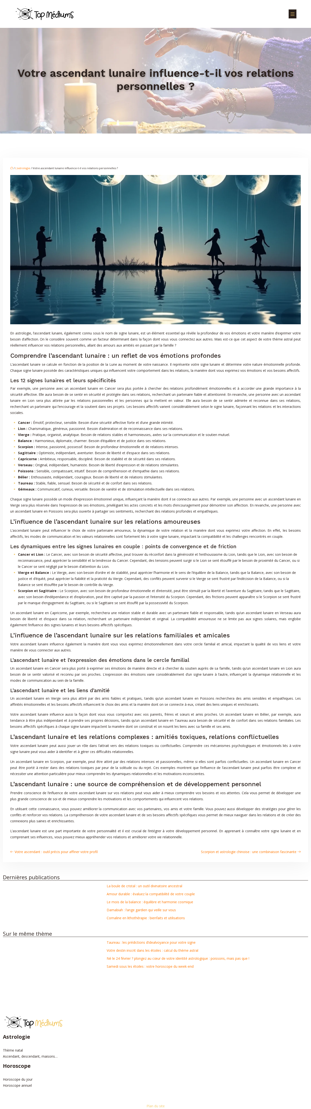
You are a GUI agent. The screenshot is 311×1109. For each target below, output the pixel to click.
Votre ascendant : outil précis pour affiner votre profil (56, 851)
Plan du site (156, 1106)
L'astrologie (22, 168)
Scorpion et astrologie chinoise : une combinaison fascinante (248, 851)
